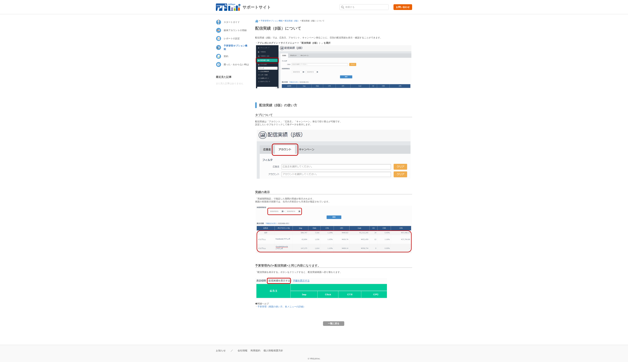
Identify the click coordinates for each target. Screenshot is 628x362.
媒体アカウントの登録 (235, 30)
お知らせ (221, 350)
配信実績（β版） (292, 21)
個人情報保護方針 (273, 350)
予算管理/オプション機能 (272, 21)
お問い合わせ (403, 7)
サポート (256, 21)
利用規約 (255, 350)
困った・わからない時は (236, 64)
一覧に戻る (333, 323)
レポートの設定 (232, 38)
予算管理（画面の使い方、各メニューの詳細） (281, 306)
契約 (226, 56)
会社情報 (242, 350)
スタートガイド (232, 22)
